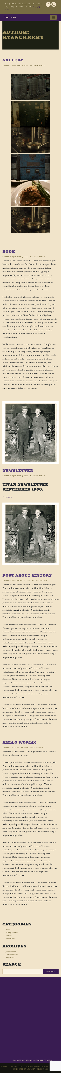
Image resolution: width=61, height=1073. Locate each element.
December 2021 (12, 955)
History (9, 935)
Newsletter (17, 470)
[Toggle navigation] (53, 17)
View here (7, 497)
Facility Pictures (12, 933)
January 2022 (11, 952)
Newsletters (10, 938)
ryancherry (39, 65)
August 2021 (10, 957)
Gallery (12, 60)
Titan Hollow (10, 17)
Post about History (27, 575)
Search (11, 964)
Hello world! (19, 742)
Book (8, 251)
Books (8, 930)
